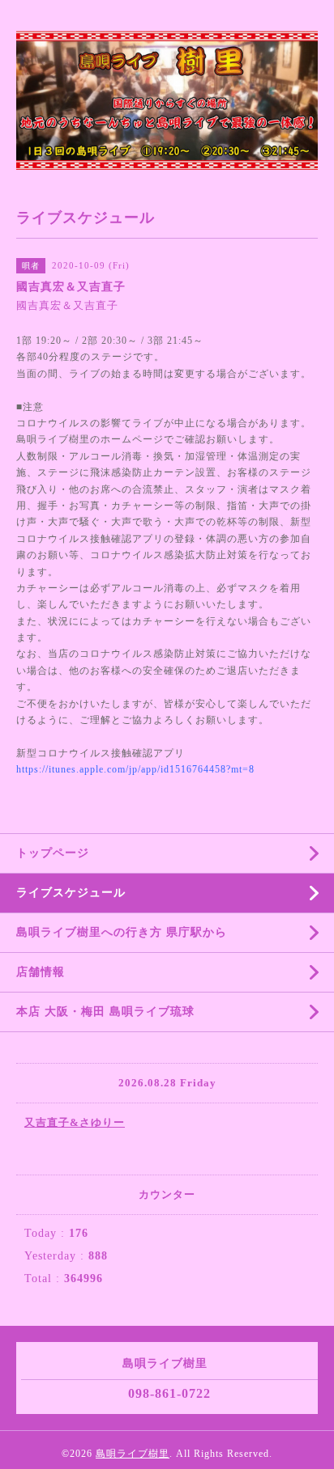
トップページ (52, 853)
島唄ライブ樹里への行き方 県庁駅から (121, 932)
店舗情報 (40, 972)
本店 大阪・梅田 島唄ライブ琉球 (105, 1011)
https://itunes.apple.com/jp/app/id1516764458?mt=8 (135, 769)
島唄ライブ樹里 (132, 1453)
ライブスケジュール (71, 893)
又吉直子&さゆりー (74, 1122)
